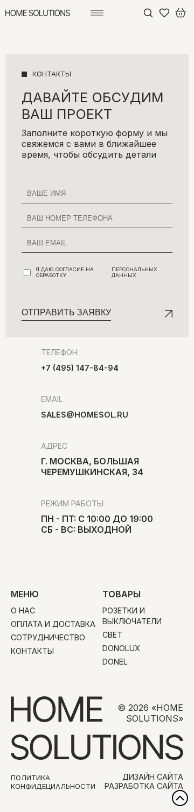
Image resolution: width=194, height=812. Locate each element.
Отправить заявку (66, 312)
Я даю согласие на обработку (96, 272)
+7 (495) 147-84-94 (80, 367)
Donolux (121, 648)
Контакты (32, 650)
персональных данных (134, 272)
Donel (115, 661)
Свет (112, 634)
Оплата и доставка (53, 624)
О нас (23, 610)
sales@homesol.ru (84, 414)
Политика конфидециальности (53, 781)
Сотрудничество (48, 637)
